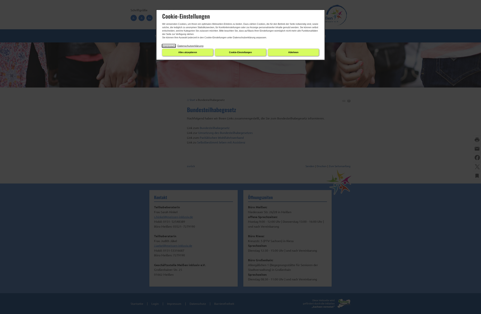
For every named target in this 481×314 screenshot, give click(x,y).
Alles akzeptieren (187, 52)
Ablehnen (293, 52)
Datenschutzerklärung (190, 45)
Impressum (168, 45)
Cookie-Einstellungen (240, 52)
